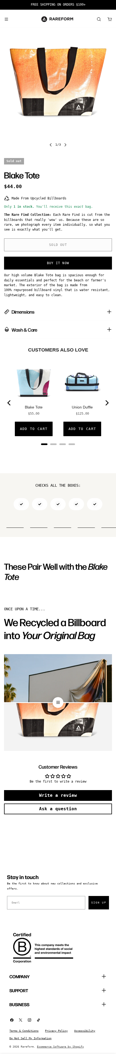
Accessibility (84, 1030)
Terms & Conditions (24, 1030)
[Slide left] (50, 145)
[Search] (98, 19)
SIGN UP (98, 903)
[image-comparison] (58, 702)
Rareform (27, 1046)
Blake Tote (34, 407)
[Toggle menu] (6, 19)
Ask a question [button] (58, 808)
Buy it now (58, 263)
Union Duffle (82, 407)
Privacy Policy (56, 1030)
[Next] (106, 402)
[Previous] (9, 402)
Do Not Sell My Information (30, 1038)
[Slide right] (65, 145)
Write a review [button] (58, 795)
